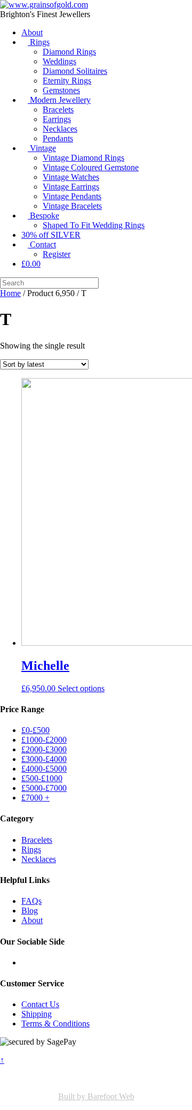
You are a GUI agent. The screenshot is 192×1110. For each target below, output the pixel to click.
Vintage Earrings (71, 186)
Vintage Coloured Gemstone (91, 167)
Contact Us (40, 1004)
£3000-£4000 (44, 759)
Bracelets (58, 109)
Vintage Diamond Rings (83, 157)
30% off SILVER (51, 234)
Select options (81, 688)
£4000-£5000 (44, 768)
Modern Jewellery (59, 99)
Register (56, 254)
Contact (42, 244)
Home (10, 293)
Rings (39, 42)
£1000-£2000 (44, 739)
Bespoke (43, 215)
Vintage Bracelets (72, 205)
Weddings (59, 61)
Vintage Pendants (72, 196)
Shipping (36, 1013)
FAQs (31, 900)
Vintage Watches (71, 177)
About (32, 32)
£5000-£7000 (44, 787)
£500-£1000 (41, 778)
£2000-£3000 (44, 749)
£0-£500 (35, 730)
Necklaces (60, 128)
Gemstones (61, 90)
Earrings (57, 119)
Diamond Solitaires (75, 70)
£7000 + (35, 797)
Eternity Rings (67, 80)
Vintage (42, 148)
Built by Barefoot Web (96, 1096)
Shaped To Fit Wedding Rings (94, 225)
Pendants (58, 138)
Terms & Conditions (55, 1023)
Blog (29, 910)
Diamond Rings (69, 51)
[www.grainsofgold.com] (44, 4)
